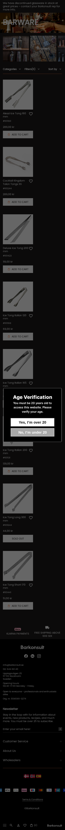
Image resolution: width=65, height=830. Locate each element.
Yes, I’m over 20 (32, 422)
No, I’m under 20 (32, 432)
